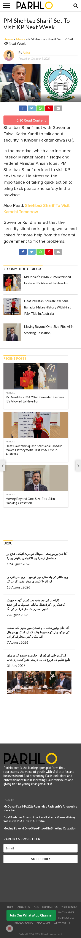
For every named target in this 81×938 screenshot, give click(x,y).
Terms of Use (66, 917)
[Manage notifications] (9, 928)
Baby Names (66, 912)
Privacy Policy (23, 923)
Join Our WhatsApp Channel (31, 915)
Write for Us (62, 923)
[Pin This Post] (49, 108)
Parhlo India (69, 906)
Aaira (26, 52)
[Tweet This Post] (31, 108)
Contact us (49, 906)
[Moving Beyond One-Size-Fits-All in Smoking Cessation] (12, 332)
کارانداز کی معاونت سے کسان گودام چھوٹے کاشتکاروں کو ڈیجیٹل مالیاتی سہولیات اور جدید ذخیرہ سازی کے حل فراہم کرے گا (36, 604)
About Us (23, 906)
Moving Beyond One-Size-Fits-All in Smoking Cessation (39, 828)
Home (8, 39)
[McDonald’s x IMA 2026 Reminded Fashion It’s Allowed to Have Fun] (12, 282)
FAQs (36, 906)
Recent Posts (14, 358)
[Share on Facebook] (23, 108)
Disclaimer (44, 923)
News (20, 39)
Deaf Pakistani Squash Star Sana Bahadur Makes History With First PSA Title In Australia (47, 307)
